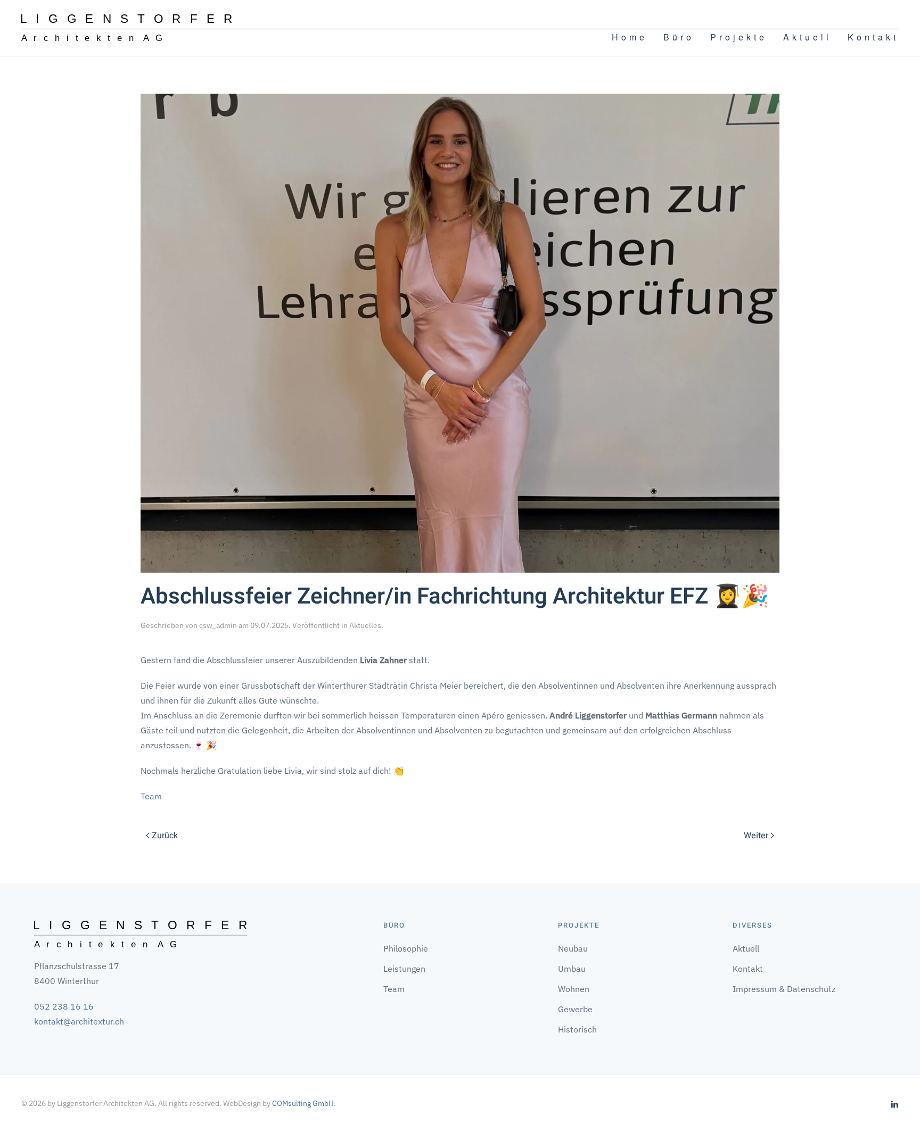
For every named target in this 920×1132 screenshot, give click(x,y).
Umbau (572, 968)
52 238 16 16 (66, 1006)
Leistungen (404, 968)
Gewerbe (575, 1009)
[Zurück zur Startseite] (126, 28)
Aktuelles (365, 625)
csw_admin (218, 625)
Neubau (573, 948)
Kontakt (873, 37)
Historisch (577, 1029)
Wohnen (573, 989)
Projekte (738, 37)
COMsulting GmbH (303, 1103)
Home (629, 37)
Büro (678, 37)
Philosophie (405, 948)
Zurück (165, 835)
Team (151, 796)
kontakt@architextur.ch (79, 1021)
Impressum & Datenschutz (784, 989)
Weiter (756, 835)
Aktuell (807, 37)
